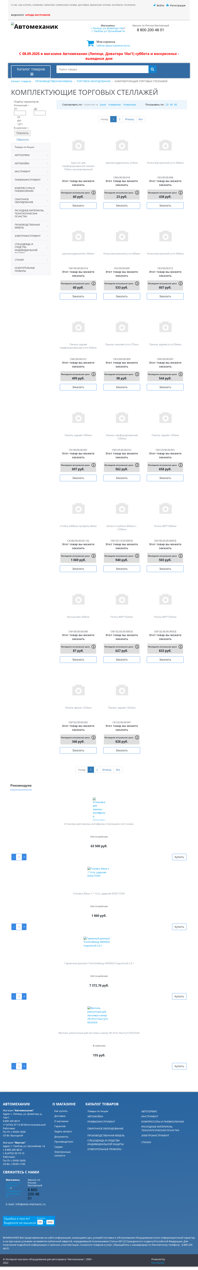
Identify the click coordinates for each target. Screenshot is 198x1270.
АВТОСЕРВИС (149, 1111)
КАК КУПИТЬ (25, 4)
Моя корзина (105, 42)
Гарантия (60, 1126)
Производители (63, 1141)
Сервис (58, 1147)
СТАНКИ (146, 1142)
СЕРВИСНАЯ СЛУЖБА (66, 4)
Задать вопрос (63, 1131)
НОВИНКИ (37, 4)
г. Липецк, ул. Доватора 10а (107, 28)
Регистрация (177, 5)
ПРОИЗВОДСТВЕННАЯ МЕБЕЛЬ (106, 1135)
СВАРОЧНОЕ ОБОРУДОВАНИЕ (105, 1128)
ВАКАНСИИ (96, 4)
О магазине (61, 1121)
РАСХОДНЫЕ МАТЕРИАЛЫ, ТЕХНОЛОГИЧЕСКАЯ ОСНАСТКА (160, 1128)
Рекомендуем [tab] (21, 785)
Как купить (61, 1111)
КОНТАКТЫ (117, 4)
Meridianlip (157, 1262)
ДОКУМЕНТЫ (135, 15)
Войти (160, 5)
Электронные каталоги (62, 1153)
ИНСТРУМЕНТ (149, 1116)
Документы (61, 1136)
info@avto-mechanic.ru (30, 1204)
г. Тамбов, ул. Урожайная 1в (108, 31)
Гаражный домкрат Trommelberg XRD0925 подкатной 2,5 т (99, 963)
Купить (179, 857)
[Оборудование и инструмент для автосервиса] (46, 28)
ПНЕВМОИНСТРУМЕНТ (101, 1121)
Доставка (59, 1116)
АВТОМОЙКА (95, 1116)
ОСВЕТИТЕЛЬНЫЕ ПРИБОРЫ (104, 1149)
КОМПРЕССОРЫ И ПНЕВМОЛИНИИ (162, 1121)
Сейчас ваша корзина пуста (113, 45)
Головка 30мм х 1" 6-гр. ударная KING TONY (99, 893)
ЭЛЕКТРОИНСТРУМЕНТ (155, 1135)
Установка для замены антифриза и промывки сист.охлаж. (99, 824)
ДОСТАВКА (83, 4)
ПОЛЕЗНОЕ (130, 4)
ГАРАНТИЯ (49, 4)
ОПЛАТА (106, 4)
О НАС (14, 4)
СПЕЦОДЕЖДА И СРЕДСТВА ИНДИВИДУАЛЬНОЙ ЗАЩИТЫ (105, 1142)
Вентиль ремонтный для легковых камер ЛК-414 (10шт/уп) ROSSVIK (99, 1033)
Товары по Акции (97, 1111)
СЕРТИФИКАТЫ (136, 19)
